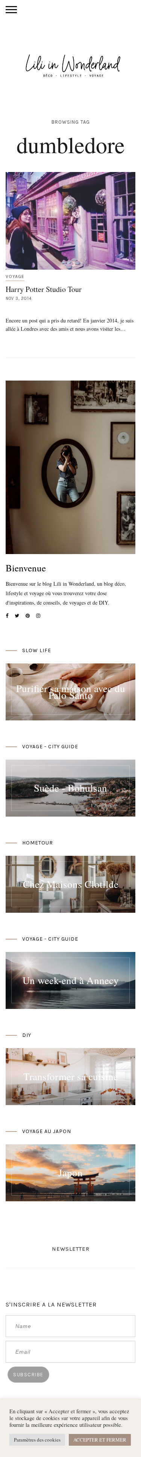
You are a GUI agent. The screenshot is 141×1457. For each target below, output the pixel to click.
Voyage (15, 276)
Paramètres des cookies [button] (37, 1439)
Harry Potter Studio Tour (44, 289)
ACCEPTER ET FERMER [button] (99, 1439)
